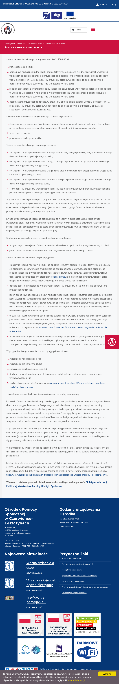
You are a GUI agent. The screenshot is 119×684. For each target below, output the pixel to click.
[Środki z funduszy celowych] (59, 624)
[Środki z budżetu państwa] (30, 624)
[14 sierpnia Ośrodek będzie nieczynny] (9, 583)
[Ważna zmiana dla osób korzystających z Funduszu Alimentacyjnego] (9, 566)
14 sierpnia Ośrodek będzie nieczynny (41, 583)
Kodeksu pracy (58, 277)
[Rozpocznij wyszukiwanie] (79, 30)
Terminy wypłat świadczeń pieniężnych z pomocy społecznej (85, 587)
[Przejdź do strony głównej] (8, 28)
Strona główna (10, 44)
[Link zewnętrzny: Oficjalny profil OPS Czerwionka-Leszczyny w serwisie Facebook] (7, 669)
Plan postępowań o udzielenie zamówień (77, 564)
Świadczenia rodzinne (36, 44)
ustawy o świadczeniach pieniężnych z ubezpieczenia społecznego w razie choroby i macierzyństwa (56, 475)
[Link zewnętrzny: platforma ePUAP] (26, 669)
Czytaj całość (34, 573)
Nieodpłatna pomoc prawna (72, 570)
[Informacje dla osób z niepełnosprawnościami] (46, 15)
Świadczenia (21, 44)
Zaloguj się (108, 4)
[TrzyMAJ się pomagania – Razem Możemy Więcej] (9, 598)
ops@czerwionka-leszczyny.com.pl (18, 533)
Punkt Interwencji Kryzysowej (73, 581)
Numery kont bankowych (71, 558)
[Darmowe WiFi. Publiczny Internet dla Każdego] (87, 650)
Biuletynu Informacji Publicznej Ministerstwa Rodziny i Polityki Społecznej (56, 484)
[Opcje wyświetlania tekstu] (111, 342)
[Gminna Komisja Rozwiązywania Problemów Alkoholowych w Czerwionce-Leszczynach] (87, 624)
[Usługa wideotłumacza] (56, 15)
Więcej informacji (76, 680)
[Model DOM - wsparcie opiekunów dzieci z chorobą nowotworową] (30, 650)
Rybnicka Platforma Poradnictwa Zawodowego (79, 575)
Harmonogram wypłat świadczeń (74, 592)
